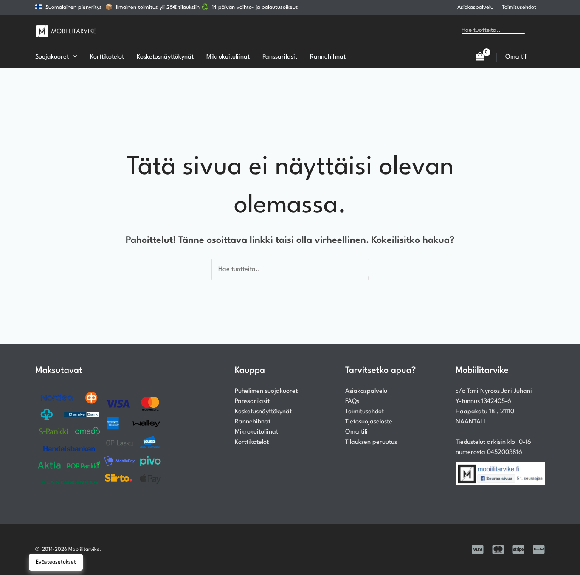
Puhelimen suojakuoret (266, 391)
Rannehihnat (252, 422)
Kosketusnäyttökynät (263, 412)
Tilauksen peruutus (371, 442)
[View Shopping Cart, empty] (480, 57)
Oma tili (356, 432)
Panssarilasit (252, 401)
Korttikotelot (252, 442)
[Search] (537, 30)
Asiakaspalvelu (475, 7)
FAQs (352, 401)
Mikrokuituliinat (256, 432)
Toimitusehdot (519, 7)
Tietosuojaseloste (368, 422)
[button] (73, 57)
